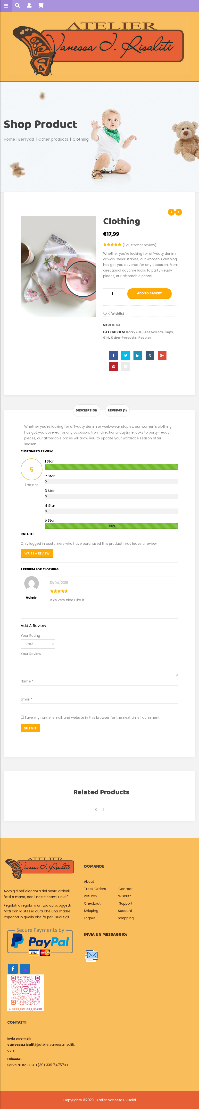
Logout (90, 918)
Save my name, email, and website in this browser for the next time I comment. (92, 717)
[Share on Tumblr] (150, 355)
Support (126, 903)
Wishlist (124, 896)
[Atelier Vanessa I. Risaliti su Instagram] (25, 969)
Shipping (91, 910)
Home (9, 139)
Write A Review (37, 553)
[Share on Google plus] (162, 355)
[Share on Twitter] (125, 355)
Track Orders (95, 888)
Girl (106, 338)
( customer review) (140, 245)
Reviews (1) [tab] (117, 410)
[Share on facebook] (113, 355)
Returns (90, 896)
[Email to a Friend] (125, 366)
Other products (53, 139)
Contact (125, 888)
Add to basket (149, 293)
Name (27, 681)
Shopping (126, 918)
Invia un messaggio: (105, 934)
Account (125, 910)
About (89, 881)
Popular (144, 338)
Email (26, 699)
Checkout (92, 903)
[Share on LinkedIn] (137, 355)
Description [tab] (87, 410)
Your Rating (30, 635)
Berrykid (26, 139)
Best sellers (152, 332)
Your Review (31, 653)
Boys (169, 332)
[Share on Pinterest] (113, 366)
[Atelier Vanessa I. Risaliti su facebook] (13, 969)
